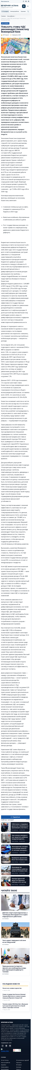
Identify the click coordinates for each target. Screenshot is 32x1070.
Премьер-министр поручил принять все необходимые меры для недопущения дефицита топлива (14, 969)
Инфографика (5, 1067)
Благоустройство (14, 11)
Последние (6, 11)
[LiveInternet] (11, 1050)
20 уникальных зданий (22, 1060)
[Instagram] (23, 1)
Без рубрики (10, 16)
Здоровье (3, 1064)
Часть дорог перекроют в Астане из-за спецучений (14, 941)
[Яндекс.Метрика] (5, 1050)
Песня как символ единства (11, 988)
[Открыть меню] (28, 6)
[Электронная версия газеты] (24, 6)
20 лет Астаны (5, 1060)
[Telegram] (26, 1)
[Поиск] (28, 11)
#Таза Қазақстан (5, 1)
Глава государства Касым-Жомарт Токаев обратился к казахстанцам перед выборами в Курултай (14, 996)
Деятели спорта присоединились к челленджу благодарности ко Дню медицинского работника (15, 914)
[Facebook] (28, 1)
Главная (3, 16)
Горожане (23, 11)
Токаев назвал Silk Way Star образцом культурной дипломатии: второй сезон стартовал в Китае (15, 1005)
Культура (18, 1067)
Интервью (19, 1064)
